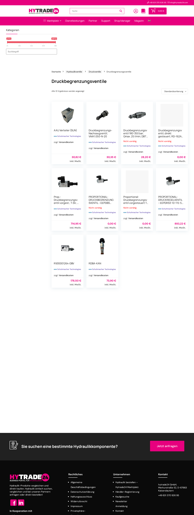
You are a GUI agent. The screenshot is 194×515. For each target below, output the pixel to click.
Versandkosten (66, 142)
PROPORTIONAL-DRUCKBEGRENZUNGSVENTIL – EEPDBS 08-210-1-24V (101, 201)
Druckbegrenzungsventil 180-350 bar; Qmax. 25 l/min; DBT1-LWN (135, 135)
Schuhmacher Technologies (69, 136)
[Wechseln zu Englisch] (149, 21)
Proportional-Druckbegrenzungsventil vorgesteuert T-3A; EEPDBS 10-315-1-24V (135, 203)
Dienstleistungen (75, 20)
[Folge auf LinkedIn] (21, 505)
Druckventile (95, 71)
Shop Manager (122, 20)
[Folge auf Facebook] (13, 505)
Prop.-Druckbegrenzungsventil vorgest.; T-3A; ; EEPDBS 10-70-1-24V (66, 201)
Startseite (56, 71)
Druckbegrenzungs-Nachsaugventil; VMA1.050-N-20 (100, 133)
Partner (93, 20)
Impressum (77, 506)
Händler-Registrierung (127, 491)
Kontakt (119, 510)
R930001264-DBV (64, 263)
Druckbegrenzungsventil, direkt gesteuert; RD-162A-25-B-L (170, 135)
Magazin (139, 20)
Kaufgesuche (122, 496)
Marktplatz (53, 20)
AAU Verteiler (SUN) (65, 130)
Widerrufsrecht (79, 501)
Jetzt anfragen (167, 446)
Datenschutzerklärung (82, 491)
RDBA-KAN (95, 263)
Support (105, 20)
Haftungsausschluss (81, 496)
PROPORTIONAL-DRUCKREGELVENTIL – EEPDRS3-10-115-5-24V (170, 201)
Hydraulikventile (74, 71)
